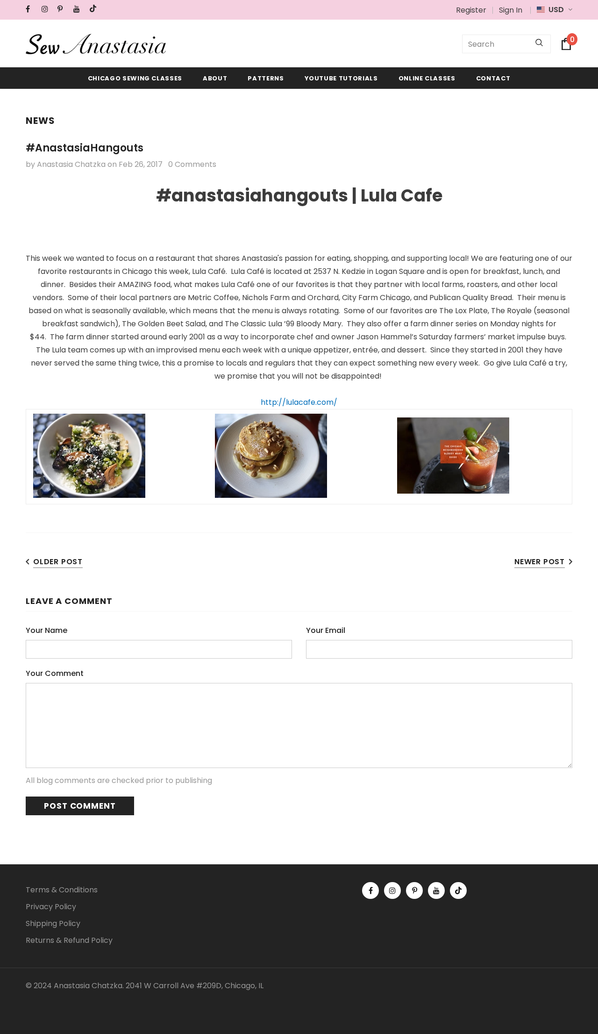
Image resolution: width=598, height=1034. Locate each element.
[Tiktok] (95, 9)
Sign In (510, 10)
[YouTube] (79, 9)
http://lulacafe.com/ (299, 402)
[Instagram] (47, 9)
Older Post (58, 561)
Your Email (325, 630)
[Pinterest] (63, 9)
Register (471, 10)
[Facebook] (31, 9)
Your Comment (55, 673)
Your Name (46, 630)
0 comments (192, 164)
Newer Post (539, 561)
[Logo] (96, 44)
